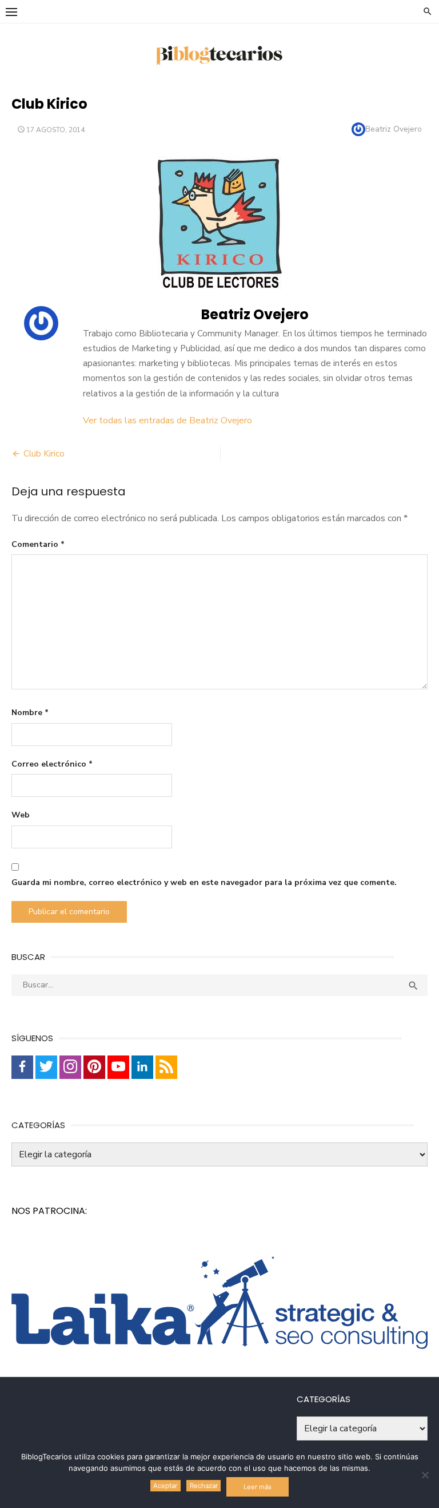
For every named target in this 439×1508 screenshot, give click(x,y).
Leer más (258, 1487)
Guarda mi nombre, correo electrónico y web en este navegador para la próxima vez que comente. (204, 882)
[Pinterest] (94, 1067)
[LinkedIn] (142, 1067)
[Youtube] (118, 1067)
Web (20, 814)
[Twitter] (46, 1067)
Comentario (38, 544)
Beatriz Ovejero (393, 129)
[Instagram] (70, 1067)
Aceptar (165, 1486)
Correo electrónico (52, 764)
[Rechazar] (424, 1475)
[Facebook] (22, 1067)
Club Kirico (44, 453)
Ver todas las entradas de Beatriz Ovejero (167, 420)
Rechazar (204, 1486)
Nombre (30, 712)
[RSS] (166, 1067)
